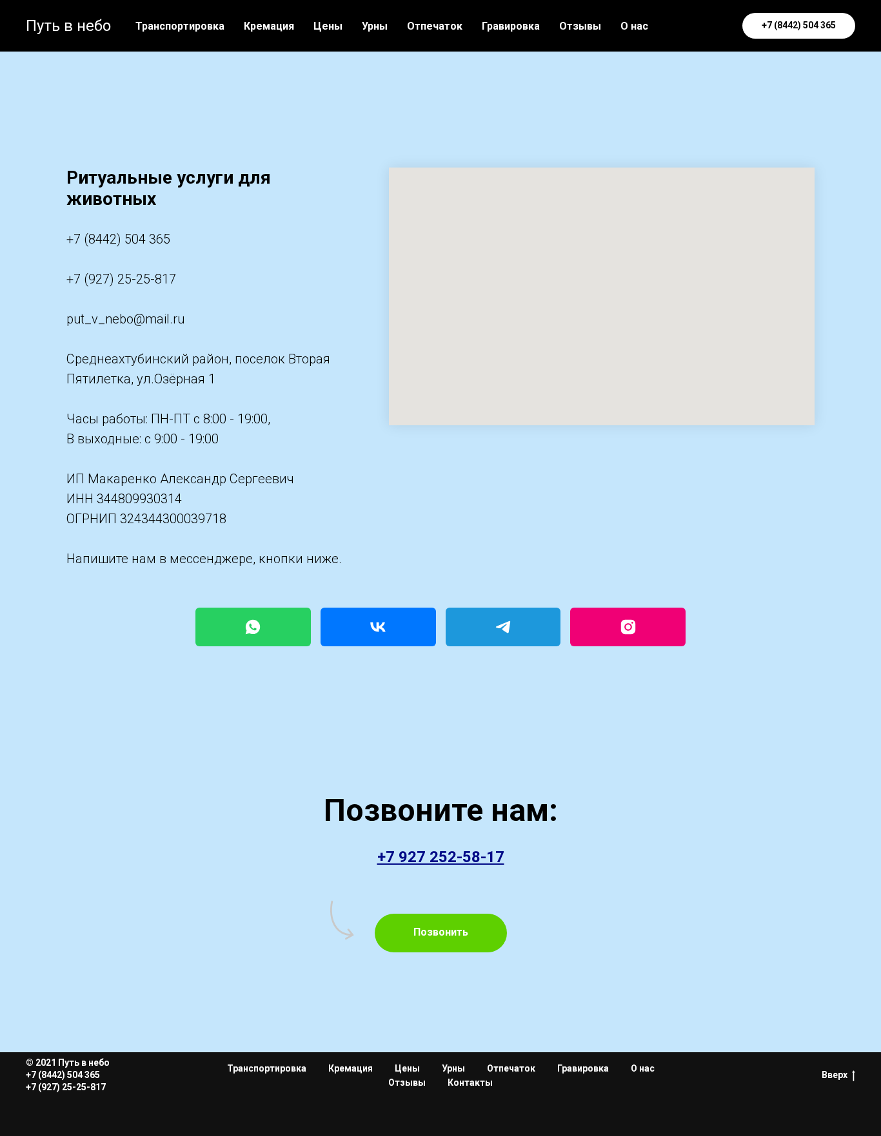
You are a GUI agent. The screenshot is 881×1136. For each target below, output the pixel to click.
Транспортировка (179, 26)
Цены (327, 26)
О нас (634, 26)
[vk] (681, 25)
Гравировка (511, 26)
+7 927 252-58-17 (440, 857)
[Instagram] (628, 627)
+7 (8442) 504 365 (118, 239)
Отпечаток (434, 26)
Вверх (834, 1075)
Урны (375, 26)
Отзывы (580, 26)
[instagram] (710, 25)
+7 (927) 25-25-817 (121, 279)
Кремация (269, 26)
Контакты (470, 1082)
